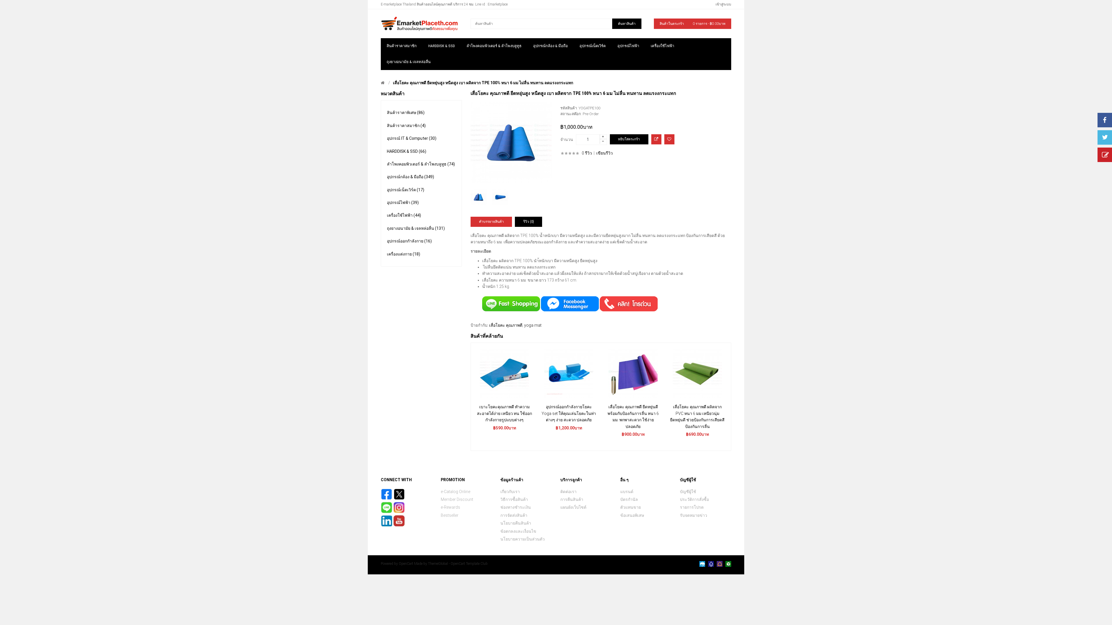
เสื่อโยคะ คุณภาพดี (505, 325)
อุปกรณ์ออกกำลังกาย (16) (409, 241)
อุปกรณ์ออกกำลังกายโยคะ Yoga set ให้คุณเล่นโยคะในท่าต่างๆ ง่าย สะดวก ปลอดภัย (569, 413)
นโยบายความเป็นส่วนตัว (522, 539)
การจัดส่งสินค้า (513, 515)
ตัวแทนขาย (630, 507)
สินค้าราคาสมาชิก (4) (406, 125)
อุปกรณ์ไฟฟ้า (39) (403, 202)
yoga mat (533, 325)
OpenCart (406, 564)
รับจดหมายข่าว (693, 515)
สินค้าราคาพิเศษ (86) (406, 112)
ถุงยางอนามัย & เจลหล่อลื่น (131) (416, 228)
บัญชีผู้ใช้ (688, 491)
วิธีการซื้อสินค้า (514, 499)
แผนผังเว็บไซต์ (573, 507)
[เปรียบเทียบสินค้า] (656, 139)
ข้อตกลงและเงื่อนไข (518, 531)
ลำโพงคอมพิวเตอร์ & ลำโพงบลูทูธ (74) (421, 164)
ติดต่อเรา (568, 491)
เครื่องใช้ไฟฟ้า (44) (404, 215)
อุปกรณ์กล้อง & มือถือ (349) (410, 176)
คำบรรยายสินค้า (491, 222)
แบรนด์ (626, 491)
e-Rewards (450, 507)
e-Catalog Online (455, 491)
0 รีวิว (587, 153)
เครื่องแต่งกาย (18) (403, 254)
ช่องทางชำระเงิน (515, 507)
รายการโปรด (692, 507)
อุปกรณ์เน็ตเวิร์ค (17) (405, 190)
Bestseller (449, 515)
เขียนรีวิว (604, 153)
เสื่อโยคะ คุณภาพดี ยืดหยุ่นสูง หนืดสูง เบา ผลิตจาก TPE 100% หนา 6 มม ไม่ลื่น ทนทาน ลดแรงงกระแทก (483, 82)
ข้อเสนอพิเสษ (632, 515)
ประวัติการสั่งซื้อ (694, 499)
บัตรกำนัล (629, 499)
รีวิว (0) (528, 222)
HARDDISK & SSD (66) (406, 151)
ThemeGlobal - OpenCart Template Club (458, 564)
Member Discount (457, 499)
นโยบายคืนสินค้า (515, 523)
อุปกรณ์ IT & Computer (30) (411, 138)
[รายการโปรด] (669, 139)
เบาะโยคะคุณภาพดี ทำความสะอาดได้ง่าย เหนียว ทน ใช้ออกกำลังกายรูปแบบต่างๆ (504, 413)
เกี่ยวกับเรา (510, 491)
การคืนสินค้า (571, 499)
